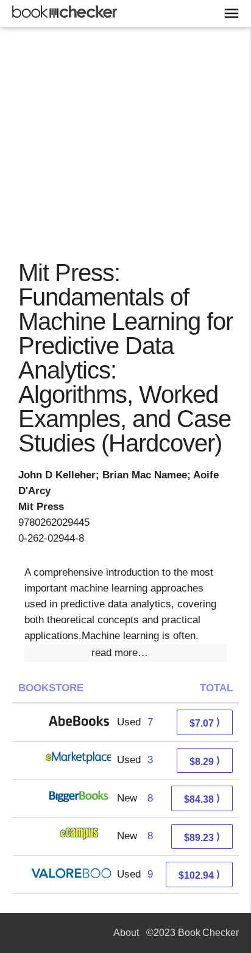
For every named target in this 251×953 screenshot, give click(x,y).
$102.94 (199, 875)
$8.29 (204, 761)
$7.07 (204, 722)
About (126, 932)
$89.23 (202, 837)
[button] (125, 653)
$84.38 (202, 799)
